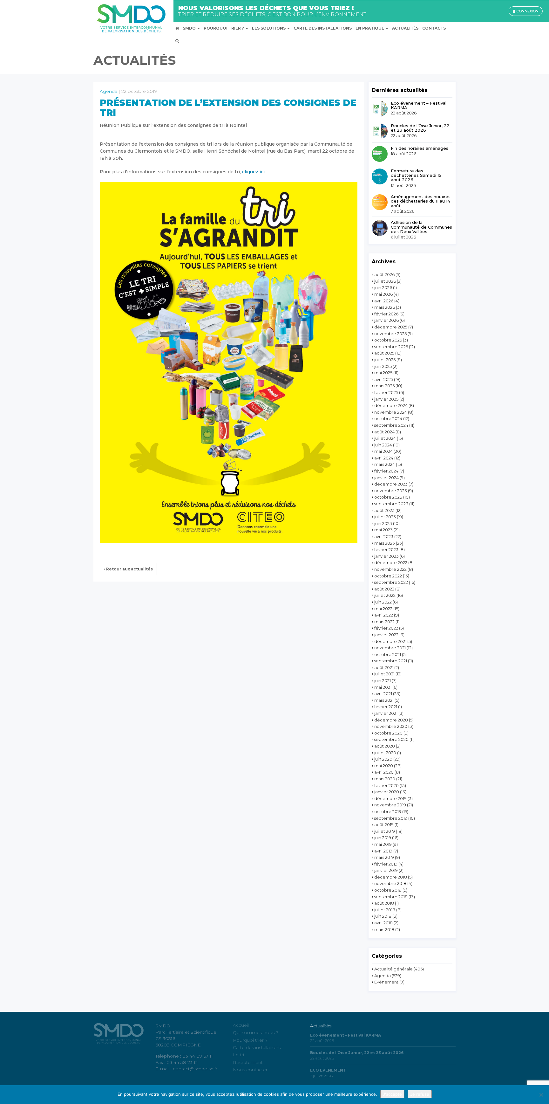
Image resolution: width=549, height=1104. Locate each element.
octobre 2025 (388, 339)
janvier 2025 (386, 399)
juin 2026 (383, 287)
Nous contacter (250, 1070)
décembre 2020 (391, 719)
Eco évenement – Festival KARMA (418, 105)
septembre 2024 (391, 425)
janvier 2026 (386, 320)
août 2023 (384, 510)
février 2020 (386, 785)
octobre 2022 (388, 575)
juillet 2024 (385, 438)
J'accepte (392, 1094)
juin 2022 (383, 601)
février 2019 (385, 863)
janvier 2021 (385, 713)
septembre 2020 (391, 739)
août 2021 (383, 667)
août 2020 (384, 746)
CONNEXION (527, 11)
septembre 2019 (390, 818)
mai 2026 (383, 294)
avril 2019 (383, 850)
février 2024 (386, 470)
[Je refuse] (541, 1095)
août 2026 (384, 274)
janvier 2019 (386, 870)
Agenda (108, 91)
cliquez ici (253, 172)
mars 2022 (384, 621)
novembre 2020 (390, 726)
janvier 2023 (386, 556)
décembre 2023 (391, 483)
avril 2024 (383, 457)
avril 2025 (383, 379)
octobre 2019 (387, 811)
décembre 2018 (390, 877)
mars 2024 (384, 464)
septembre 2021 (390, 660)
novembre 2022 (390, 569)
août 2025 (384, 352)
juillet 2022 (385, 595)
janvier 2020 (386, 791)
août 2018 (384, 903)
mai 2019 (383, 844)
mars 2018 (384, 929)
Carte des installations (257, 1047)
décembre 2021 (390, 641)
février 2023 (386, 549)
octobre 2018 (388, 890)
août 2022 (384, 588)
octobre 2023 (388, 497)
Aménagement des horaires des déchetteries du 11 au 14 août (421, 201)
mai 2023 (383, 529)
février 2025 (386, 392)
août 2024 (384, 431)
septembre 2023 (391, 503)
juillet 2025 (385, 359)
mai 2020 (383, 765)
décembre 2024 (391, 405)
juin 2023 (383, 523)
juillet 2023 (385, 516)
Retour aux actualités (129, 569)
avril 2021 (383, 693)
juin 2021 (382, 680)
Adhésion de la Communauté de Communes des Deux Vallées (421, 227)
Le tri (238, 1055)
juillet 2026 (385, 281)
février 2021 (385, 706)
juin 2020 (383, 759)
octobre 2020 (388, 732)
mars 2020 (384, 778)
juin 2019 (382, 837)
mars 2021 (384, 700)
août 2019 (384, 824)
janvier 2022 (386, 634)
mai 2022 (383, 608)
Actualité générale (393, 968)
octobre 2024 (388, 418)
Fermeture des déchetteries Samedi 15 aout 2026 (416, 175)
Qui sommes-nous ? (255, 1032)
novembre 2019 (390, 804)
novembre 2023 (390, 490)
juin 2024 (383, 444)
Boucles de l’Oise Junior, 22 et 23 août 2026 (420, 128)
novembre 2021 (390, 647)
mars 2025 (384, 385)
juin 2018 (382, 916)
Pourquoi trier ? (250, 1040)
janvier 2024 (386, 477)
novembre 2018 (390, 883)
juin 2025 (383, 366)
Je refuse (419, 1094)
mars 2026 (384, 307)
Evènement (386, 981)
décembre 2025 (390, 326)
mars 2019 (384, 857)
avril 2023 (383, 536)
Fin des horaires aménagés (419, 148)
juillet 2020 (385, 752)
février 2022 (386, 628)
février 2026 (386, 313)
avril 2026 (383, 300)
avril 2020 (384, 772)
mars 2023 (384, 543)
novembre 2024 (390, 412)
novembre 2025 (390, 333)
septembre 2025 (391, 346)
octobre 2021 (387, 654)
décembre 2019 (390, 798)
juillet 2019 (384, 831)
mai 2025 (383, 372)
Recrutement (248, 1062)
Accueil (241, 1025)
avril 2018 (383, 922)
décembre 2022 (390, 562)
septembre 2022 (391, 582)
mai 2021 (382, 687)
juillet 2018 (384, 909)
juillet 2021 (384, 673)
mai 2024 (383, 451)
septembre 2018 (391, 896)
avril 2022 (383, 615)
